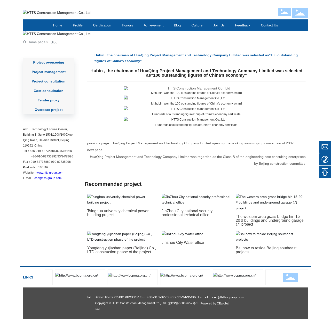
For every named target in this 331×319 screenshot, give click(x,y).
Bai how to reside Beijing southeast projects (266, 250)
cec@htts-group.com (48, 178)
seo (97, 309)
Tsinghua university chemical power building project (118, 213)
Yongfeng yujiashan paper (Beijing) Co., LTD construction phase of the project (121, 250)
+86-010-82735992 (44, 156)
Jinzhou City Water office (183, 242)
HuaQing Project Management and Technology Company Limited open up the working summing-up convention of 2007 (202, 143)
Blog (54, 42)
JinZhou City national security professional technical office (187, 213)
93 (59, 156)
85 (70, 151)
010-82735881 (45, 151)
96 (71, 156)
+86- (33, 151)
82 (58, 151)
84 (66, 151)
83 (62, 151)
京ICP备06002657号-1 (183, 303)
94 (63, 156)
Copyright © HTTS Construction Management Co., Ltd (130, 303)
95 (67, 156)
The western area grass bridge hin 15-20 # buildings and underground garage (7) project (270, 220)
